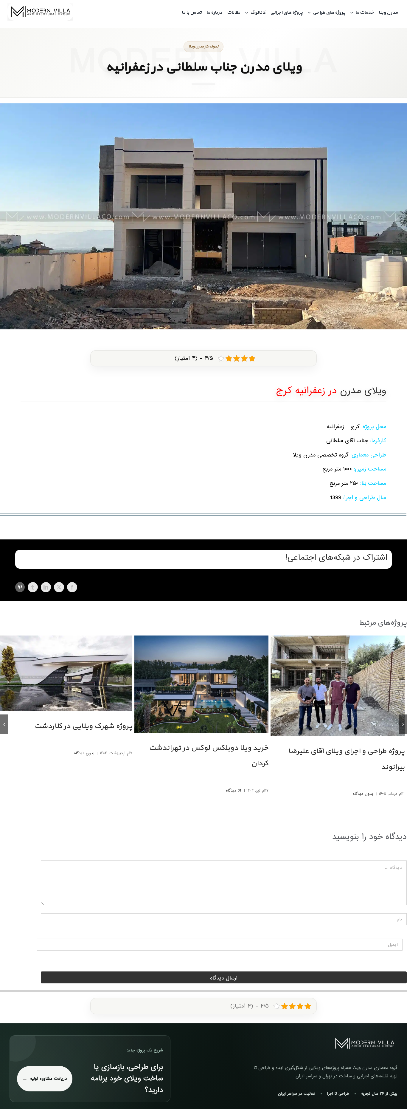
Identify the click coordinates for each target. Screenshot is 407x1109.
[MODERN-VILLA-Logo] (40, 5)
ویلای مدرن (363, 390)
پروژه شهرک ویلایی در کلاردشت (83, 726)
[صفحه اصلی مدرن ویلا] (364, 1044)
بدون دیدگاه (363, 794)
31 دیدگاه (233, 790)
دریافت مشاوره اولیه (48, 1078)
